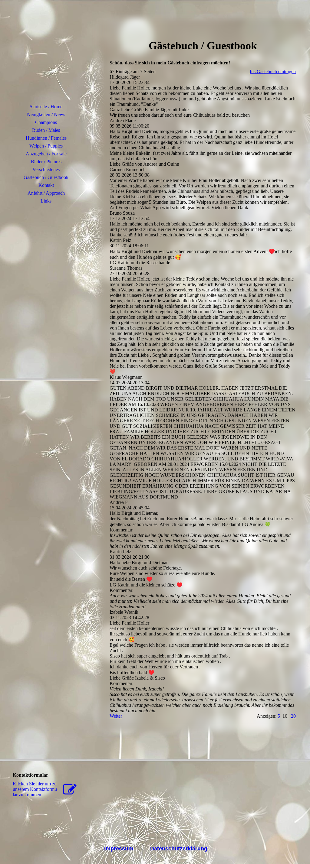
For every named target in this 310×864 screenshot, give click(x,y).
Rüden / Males (46, 130)
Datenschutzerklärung (178, 849)
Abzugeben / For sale (46, 153)
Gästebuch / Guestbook (46, 177)
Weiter (116, 716)
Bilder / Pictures (46, 161)
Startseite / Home (46, 106)
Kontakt (46, 185)
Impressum (118, 849)
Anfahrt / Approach (46, 193)
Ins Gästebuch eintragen (273, 71)
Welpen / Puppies (46, 145)
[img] (46, 56)
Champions (46, 122)
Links (46, 200)
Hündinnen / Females (46, 138)
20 (293, 716)
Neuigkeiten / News (46, 114)
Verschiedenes (46, 169)
